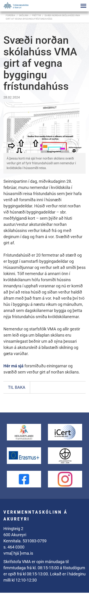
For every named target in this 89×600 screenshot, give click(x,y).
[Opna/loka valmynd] (83, 5)
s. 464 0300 (13, 547)
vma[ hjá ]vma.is (18, 553)
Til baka (16, 387)
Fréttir (36, 15)
